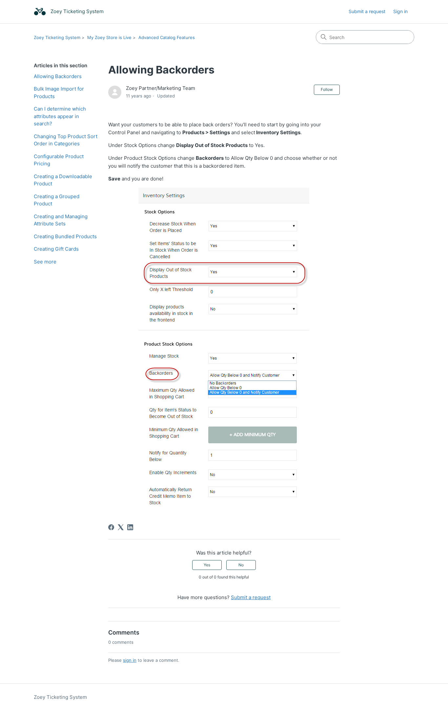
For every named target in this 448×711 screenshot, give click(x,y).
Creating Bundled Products (65, 236)
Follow (327, 89)
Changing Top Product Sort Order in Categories (65, 140)
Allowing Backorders (58, 76)
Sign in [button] (400, 11)
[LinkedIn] (130, 527)
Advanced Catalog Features (166, 37)
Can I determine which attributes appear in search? (60, 116)
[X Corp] (121, 527)
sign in (129, 660)
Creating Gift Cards (56, 249)
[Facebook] (111, 527)
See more (45, 262)
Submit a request (367, 11)
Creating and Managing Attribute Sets (61, 220)
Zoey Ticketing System (57, 37)
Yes (207, 564)
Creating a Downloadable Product (63, 180)
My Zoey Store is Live (109, 37)
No (241, 564)
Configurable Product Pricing (59, 160)
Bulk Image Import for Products (59, 92)
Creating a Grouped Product (56, 200)
